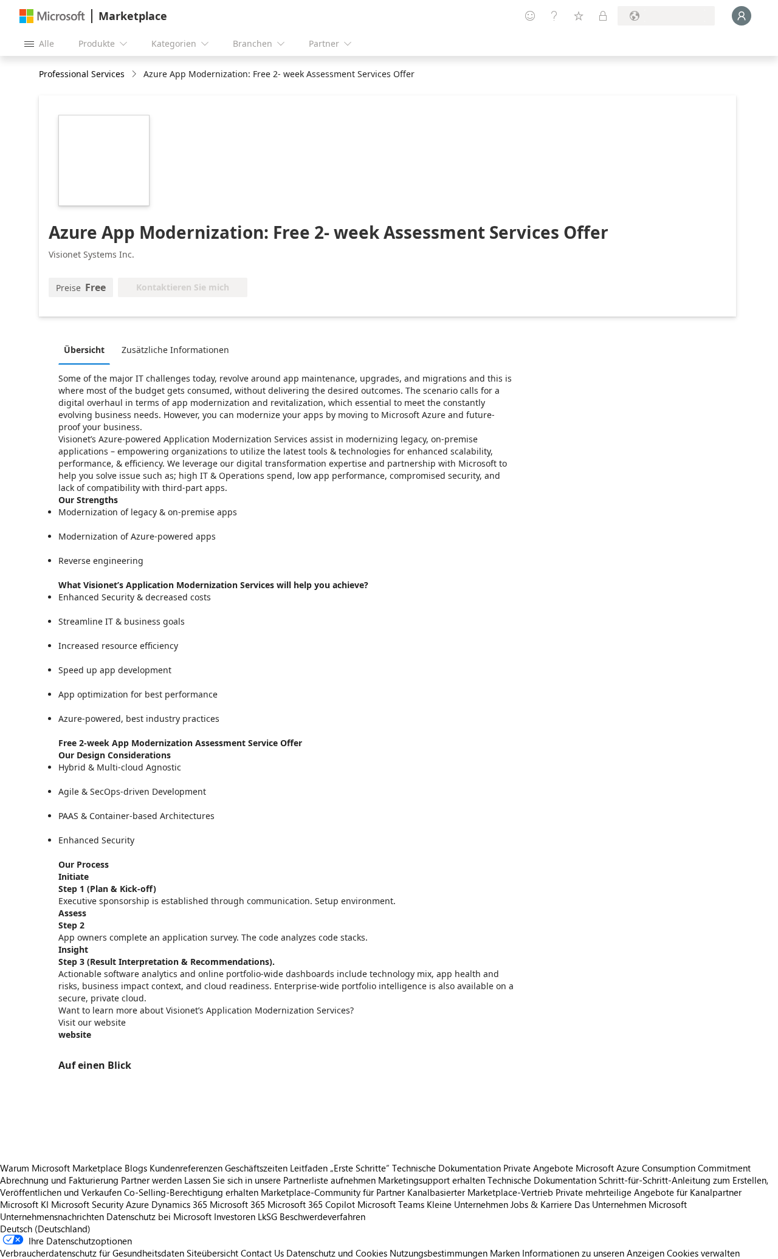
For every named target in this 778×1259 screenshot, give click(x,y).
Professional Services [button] (82, 74)
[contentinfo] (135, 74)
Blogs (136, 1168)
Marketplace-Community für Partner (333, 1192)
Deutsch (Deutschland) (45, 1229)
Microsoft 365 (237, 1204)
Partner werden (151, 1180)
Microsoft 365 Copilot (311, 1204)
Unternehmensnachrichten (52, 1216)
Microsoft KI (24, 1204)
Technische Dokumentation (446, 1168)
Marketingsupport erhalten (431, 1180)
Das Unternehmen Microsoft (630, 1204)
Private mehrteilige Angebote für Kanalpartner (649, 1192)
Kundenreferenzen (186, 1168)
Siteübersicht (212, 1253)
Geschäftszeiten (256, 1168)
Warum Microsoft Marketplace (61, 1168)
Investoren (234, 1216)
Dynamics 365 (179, 1204)
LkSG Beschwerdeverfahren (311, 1216)
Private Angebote (538, 1168)
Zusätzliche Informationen (175, 349)
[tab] (87, 349)
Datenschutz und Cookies (336, 1253)
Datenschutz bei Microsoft (159, 1216)
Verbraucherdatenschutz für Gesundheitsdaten (92, 1253)
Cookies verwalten (703, 1253)
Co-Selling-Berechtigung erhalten (191, 1192)
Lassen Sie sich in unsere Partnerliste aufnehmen (280, 1180)
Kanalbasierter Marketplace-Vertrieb (480, 1192)
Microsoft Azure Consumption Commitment (663, 1168)
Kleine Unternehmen (467, 1204)
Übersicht (84, 349)
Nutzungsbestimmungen (438, 1253)
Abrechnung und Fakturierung (59, 1180)
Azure (137, 1204)
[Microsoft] (52, 16)
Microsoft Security (87, 1204)
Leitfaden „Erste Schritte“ (340, 1168)
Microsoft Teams (390, 1204)
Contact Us (262, 1253)
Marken (505, 1253)
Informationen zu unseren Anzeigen (593, 1253)
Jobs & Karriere (541, 1204)
